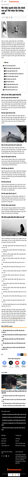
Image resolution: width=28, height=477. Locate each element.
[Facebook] (4, 364)
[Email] (9, 17)
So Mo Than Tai (15, 318)
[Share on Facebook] (5, 17)
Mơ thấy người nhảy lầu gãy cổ (12, 84)
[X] (11, 364)
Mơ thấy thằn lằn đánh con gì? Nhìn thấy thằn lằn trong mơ (12, 331)
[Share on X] (7, 17)
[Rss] (8, 456)
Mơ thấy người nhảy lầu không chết (13, 68)
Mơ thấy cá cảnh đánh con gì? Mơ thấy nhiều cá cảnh (14, 405)
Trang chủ (3, 4)
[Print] (11, 17)
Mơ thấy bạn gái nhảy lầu (11, 79)
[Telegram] (24, 364)
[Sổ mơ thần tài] (14, 1)
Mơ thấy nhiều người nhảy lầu (12, 87)
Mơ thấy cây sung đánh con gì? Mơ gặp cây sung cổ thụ (13, 420)
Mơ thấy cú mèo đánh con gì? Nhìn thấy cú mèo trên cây (14, 414)
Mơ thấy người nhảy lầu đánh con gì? (11, 89)
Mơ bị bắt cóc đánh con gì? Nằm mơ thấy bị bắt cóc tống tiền (14, 392)
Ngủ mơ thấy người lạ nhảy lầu (12, 76)
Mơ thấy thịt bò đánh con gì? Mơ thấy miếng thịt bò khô (14, 417)
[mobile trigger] (2, 1)
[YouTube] (6, 456)
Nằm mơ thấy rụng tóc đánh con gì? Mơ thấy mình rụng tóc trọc (13, 348)
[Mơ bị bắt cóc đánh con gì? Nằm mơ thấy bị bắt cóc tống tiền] (14, 381)
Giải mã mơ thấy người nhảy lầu (9, 65)
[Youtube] (17, 364)
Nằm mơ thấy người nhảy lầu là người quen (14, 73)
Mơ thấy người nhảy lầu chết (11, 71)
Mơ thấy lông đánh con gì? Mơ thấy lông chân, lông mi (14, 403)
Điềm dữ (7, 4)
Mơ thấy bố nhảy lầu (10, 81)
